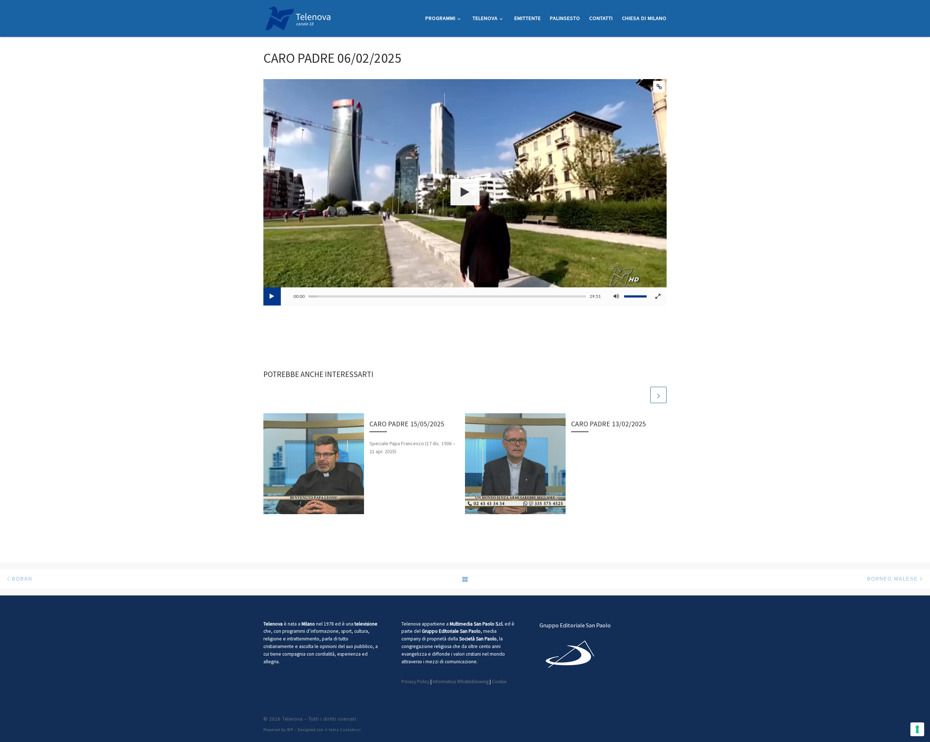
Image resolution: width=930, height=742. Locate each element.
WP (290, 729)
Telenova (292, 719)
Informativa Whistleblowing (461, 682)
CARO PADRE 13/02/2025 (608, 423)
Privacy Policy (415, 682)
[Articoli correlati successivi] (658, 395)
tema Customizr (345, 729)
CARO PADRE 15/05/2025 (406, 423)
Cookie (499, 682)
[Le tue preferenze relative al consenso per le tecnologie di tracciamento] (917, 729)
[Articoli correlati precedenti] (641, 395)
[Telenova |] (297, 17)
